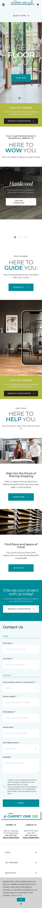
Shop (7, 852)
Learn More (18, 497)
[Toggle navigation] (3, 4)
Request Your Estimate (19, 121)
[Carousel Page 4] (24, 237)
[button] (29, 4)
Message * (7, 757)
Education (10, 873)
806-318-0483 (11, 835)
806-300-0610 (31, 835)
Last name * (7, 658)
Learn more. (16, 895)
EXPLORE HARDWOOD (18, 202)
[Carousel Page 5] (27, 237)
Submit (21, 803)
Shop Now (21, 78)
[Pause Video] (37, 98)
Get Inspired (11, 863)
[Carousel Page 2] (23, 98)
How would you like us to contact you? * (19, 682)
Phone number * (9, 696)
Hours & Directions (11, 838)
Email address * (9, 712)
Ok (21, 900)
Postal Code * (8, 727)
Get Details (18, 568)
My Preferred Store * (11, 742)
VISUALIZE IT (18, 287)
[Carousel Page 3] (21, 237)
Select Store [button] (19, 16)
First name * (8, 643)
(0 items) (38, 4)
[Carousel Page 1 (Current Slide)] (19, 98)
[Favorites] (33, 4)
